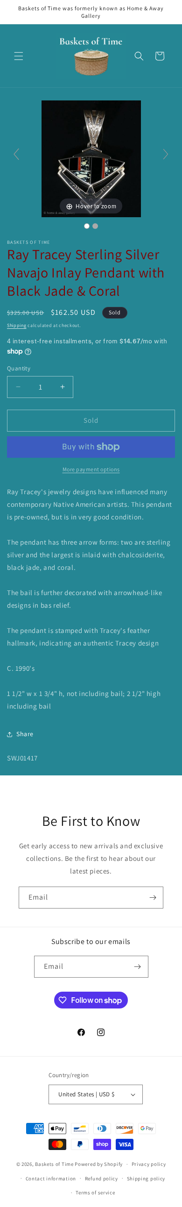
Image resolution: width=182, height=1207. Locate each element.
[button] (18, 56)
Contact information (51, 1178)
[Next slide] (165, 154)
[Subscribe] (152, 898)
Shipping (17, 325)
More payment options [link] (91, 469)
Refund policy (101, 1178)
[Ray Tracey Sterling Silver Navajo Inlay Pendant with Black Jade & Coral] (87, 226)
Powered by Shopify (99, 1164)
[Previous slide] (16, 154)
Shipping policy (146, 1178)
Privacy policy (149, 1164)
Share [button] (25, 734)
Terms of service (95, 1192)
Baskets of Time (54, 1164)
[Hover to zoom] (91, 158)
